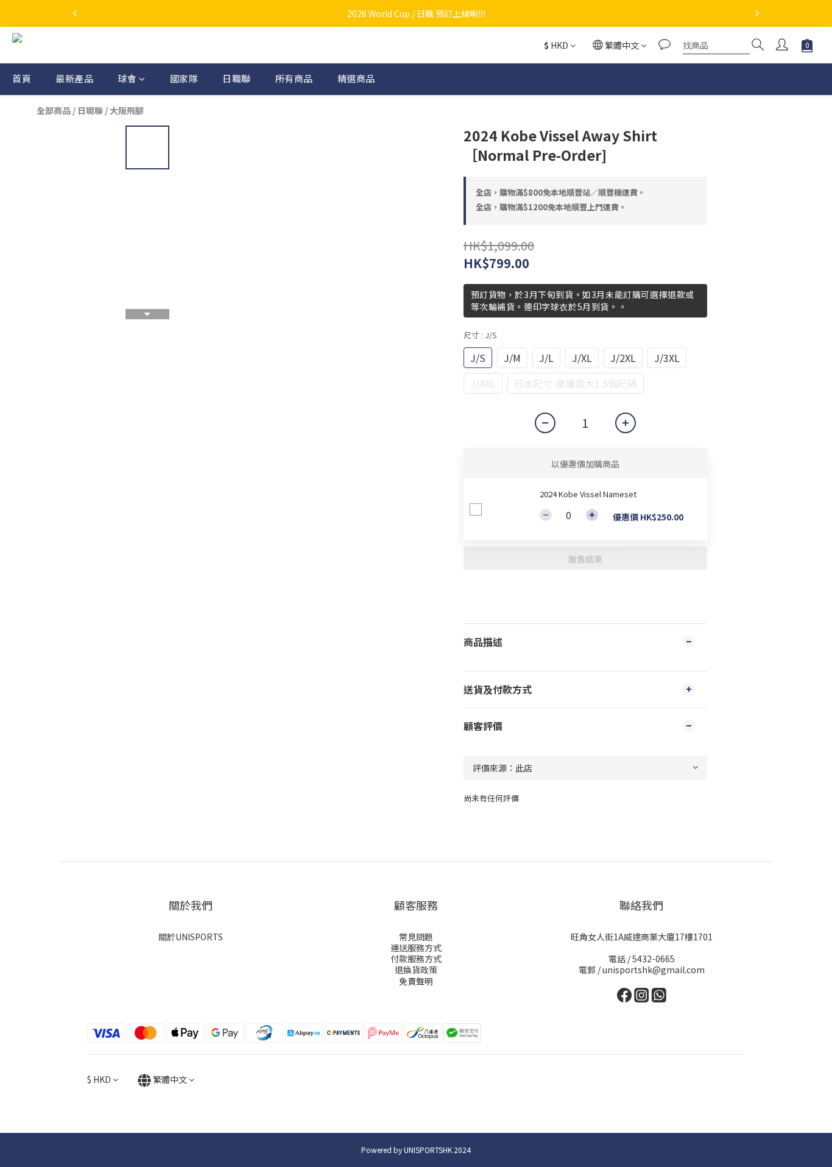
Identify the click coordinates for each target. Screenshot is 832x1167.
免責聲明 (416, 981)
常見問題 (416, 937)
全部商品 (54, 110)
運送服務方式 (416, 948)
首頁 (21, 78)
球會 (127, 78)
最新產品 (74, 78)
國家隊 (184, 78)
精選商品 (356, 78)
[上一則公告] (74, 13)
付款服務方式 (416, 958)
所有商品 (294, 78)
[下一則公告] (757, 13)
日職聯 (236, 78)
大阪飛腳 (127, 110)
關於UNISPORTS (190, 937)
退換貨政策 (416, 969)
